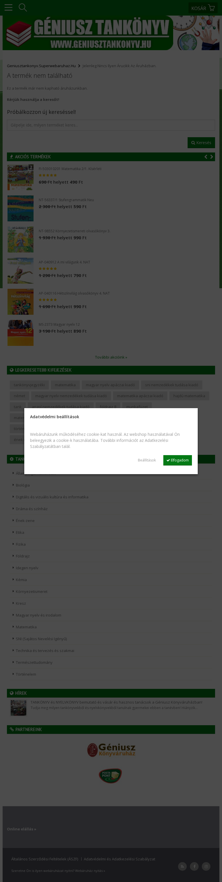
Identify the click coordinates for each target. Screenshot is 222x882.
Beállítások (147, 460)
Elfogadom (179, 460)
